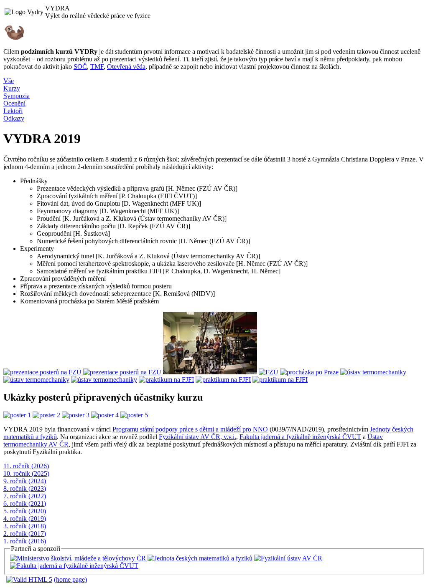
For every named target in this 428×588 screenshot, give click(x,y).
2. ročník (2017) (24, 533)
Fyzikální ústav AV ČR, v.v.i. (197, 436)
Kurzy (11, 88)
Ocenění (14, 103)
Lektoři (13, 110)
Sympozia (16, 95)
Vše (8, 80)
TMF (97, 66)
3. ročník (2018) (24, 526)
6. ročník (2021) (24, 503)
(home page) (70, 579)
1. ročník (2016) (24, 541)
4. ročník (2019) (24, 518)
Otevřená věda (126, 66)
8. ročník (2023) (24, 488)
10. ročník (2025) (26, 473)
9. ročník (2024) (24, 481)
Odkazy (13, 118)
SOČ (80, 66)
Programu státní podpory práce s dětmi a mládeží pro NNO (190, 429)
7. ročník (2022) (24, 496)
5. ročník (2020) (24, 511)
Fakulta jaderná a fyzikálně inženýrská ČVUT (300, 436)
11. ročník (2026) (26, 465)
